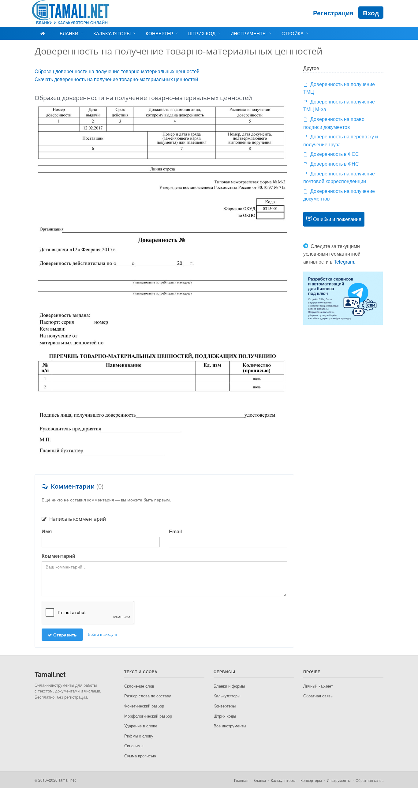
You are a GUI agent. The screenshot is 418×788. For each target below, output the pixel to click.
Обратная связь (318, 696)
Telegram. (344, 261)
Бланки (69, 33)
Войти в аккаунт (103, 634)
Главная (241, 780)
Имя (47, 531)
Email (175, 531)
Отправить (64, 635)
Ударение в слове (140, 726)
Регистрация (333, 12)
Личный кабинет (318, 686)
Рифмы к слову (138, 736)
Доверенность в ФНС (334, 163)
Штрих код (201, 33)
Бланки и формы (229, 686)
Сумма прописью (140, 756)
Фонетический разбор (144, 706)
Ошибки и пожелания (337, 219)
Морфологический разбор (148, 716)
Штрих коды (225, 716)
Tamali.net (50, 674)
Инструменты (248, 33)
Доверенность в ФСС (334, 153)
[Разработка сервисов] (343, 297)
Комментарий (58, 555)
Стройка (293, 33)
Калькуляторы (112, 33)
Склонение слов (139, 686)
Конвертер (159, 33)
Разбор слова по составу (147, 696)
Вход (371, 12)
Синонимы (133, 746)
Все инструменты (230, 726)
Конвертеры (225, 706)
